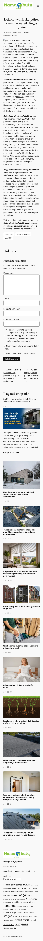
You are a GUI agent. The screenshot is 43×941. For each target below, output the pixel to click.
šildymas (21, 924)
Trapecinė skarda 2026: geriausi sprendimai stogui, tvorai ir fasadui (19, 834)
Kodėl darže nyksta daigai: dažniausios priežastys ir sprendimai (21, 722)
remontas (9, 905)
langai (23, 895)
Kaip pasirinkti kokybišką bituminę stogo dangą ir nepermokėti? (19, 761)
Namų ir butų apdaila (12, 862)
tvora (35, 916)
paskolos (7, 902)
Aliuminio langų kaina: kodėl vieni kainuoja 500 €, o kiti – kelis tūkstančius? (18, 494)
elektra (27, 888)
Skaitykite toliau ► (11, 452)
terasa (30, 916)
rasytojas (25, 32)
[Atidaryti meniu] (38, 6)
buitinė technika (9, 888)
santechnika (21, 906)
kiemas (6, 895)
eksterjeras (9, 234)
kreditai (14, 895)
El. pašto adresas (11, 309)
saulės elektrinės (21, 909)
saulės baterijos (9, 909)
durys (20, 888)
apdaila (6, 885)
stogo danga (17, 916)
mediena (31, 895)
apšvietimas (16, 884)
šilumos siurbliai (9, 928)
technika (25, 916)
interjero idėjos (29, 891)
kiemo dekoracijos (23, 234)
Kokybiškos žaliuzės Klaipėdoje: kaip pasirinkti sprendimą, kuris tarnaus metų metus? (20, 573)
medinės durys (7, 899)
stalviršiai (31, 912)
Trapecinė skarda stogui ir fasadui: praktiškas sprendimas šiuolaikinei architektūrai (19, 532)
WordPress (18, 936)
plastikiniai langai (20, 902)
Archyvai (7, 876)
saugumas (30, 906)
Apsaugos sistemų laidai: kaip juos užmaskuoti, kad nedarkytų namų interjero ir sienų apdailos (19, 797)
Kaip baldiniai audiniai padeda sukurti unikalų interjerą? (20, 647)
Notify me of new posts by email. (20, 353)
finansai (34, 888)
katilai (36, 891)
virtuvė (18, 919)
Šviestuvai (8, 924)
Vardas (7, 298)
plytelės (32, 902)
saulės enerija (9, 912)
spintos (25, 912)
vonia (26, 920)
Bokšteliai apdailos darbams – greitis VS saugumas (21, 607)
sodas (19, 912)
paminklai (19, 97)
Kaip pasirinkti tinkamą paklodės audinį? (18, 686)
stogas (7, 916)
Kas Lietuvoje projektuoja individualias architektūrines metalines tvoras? (19, 400)
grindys (6, 891)
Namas (14, 35)
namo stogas (21, 899)
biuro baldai (34, 885)
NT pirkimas (31, 899)
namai (14, 899)
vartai (11, 920)
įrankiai (33, 920)
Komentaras (9, 273)
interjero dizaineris (17, 891)
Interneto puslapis (11, 319)
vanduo (6, 920)
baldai (26, 884)
